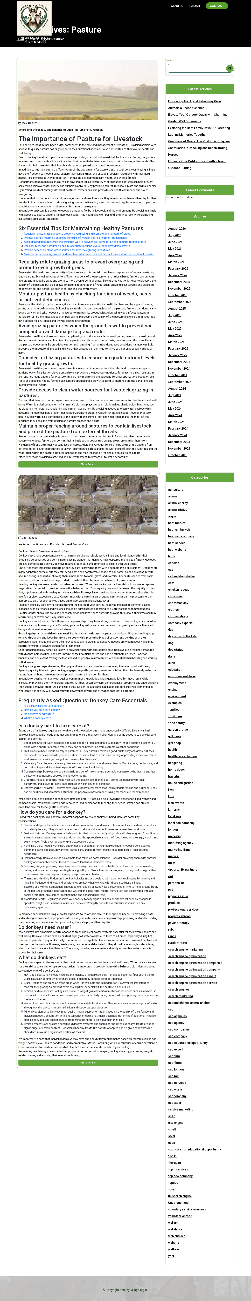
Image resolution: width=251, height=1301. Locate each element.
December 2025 (179, 282)
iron (171, 789)
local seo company (181, 823)
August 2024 (177, 388)
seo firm (174, 1056)
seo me (173, 1076)
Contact (194, 6)
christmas (175, 596)
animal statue (177, 509)
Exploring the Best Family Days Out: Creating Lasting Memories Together (199, 131)
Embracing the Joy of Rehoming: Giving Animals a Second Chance (195, 104)
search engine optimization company (194, 969)
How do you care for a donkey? (42, 710)
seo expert (175, 1049)
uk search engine (180, 1196)
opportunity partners (182, 869)
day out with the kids (182, 636)
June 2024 (175, 402)
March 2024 (176, 422)
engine (172, 689)
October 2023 (177, 455)
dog (170, 643)
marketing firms (179, 849)
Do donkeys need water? (39, 714)
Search (170, 60)
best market (176, 523)
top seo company (180, 1176)
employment (177, 683)
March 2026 (176, 262)
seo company (177, 1036)
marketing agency (180, 843)
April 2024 (175, 415)
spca (171, 1142)
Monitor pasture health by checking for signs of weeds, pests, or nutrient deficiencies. (75, 237)
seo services (177, 1083)
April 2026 (175, 255)
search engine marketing (185, 949)
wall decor (175, 1229)
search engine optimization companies (195, 963)
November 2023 (179, 448)
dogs (171, 656)
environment (177, 696)
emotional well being (182, 676)
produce (174, 903)
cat (170, 569)
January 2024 (177, 435)
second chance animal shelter (189, 1003)
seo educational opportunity (188, 1043)
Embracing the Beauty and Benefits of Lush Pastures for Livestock (60, 129)
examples (175, 703)
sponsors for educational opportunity (194, 1149)
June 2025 (175, 322)
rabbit (172, 929)
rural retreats (177, 943)
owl (170, 876)
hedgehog (175, 763)
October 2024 (177, 375)
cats (171, 583)
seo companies (179, 1029)
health (172, 749)
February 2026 (178, 268)
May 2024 (175, 408)
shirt (171, 1116)
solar (171, 1136)
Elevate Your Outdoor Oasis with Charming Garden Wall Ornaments (197, 118)
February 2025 (178, 348)
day (170, 629)
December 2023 (179, 442)
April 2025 (175, 335)
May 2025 (175, 328)
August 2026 (177, 228)
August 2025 (177, 308)
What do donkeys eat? (37, 718)
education (175, 669)
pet (170, 889)
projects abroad (179, 916)
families (173, 709)
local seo (174, 816)
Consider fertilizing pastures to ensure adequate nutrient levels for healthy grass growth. (77, 246)
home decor (176, 769)
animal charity (178, 503)
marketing (175, 836)
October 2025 (177, 295)
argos (172, 516)
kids (171, 796)
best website (177, 549)
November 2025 (179, 288)
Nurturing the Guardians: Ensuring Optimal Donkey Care (53, 544)
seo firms (175, 1063)
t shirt (172, 1156)
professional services (183, 909)
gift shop (174, 743)
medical (173, 856)
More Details (88, 464)
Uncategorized (178, 1202)
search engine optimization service (192, 983)
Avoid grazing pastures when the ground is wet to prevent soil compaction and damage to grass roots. (85, 241)
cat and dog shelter (181, 576)
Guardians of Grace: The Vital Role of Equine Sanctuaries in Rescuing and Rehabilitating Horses (199, 147)
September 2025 (179, 302)
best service (176, 543)
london (173, 829)
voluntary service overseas (187, 1209)
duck (171, 663)
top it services (178, 1169)
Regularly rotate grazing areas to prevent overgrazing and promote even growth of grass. (77, 233)
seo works (175, 1089)
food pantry (176, 723)
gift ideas (174, 736)
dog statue (175, 649)
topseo (173, 1182)
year (171, 1256)
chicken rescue (178, 589)
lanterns (174, 809)
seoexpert (175, 1103)
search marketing (180, 996)
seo (170, 1009)
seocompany (177, 1096)
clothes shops (178, 616)
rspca (172, 936)
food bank (175, 716)
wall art (173, 1222)
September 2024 (179, 382)
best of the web (179, 529)
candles (173, 563)
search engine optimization (187, 956)
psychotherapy (178, 923)
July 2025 (174, 315)
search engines (179, 989)
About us (177, 6)
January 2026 (177, 275)
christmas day (178, 603)
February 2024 (178, 428)
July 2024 (174, 395)
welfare (173, 1249)
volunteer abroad (180, 1216)
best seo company (181, 536)
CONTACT (217, 6)
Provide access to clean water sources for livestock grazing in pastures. (67, 250)
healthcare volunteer (182, 756)
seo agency (176, 1023)
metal (172, 863)
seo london (176, 1069)
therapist (174, 1162)
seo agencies (177, 1016)
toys (171, 1189)
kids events (176, 803)
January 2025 (177, 355)
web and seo (177, 1236)
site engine (175, 1122)
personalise (176, 883)
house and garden (180, 783)
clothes (173, 609)
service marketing (180, 1109)
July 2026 (174, 235)
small (172, 1129)
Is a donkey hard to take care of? (44, 705)
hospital (173, 776)
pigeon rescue (178, 896)
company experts (180, 623)
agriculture (175, 489)
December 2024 (179, 362)
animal (172, 496)
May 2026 (175, 248)
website (173, 1242)
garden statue (178, 729)
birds (171, 556)
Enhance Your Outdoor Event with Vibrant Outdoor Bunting (197, 164)
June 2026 (175, 242)
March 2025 (176, 342)
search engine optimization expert (192, 976)
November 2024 (179, 368)
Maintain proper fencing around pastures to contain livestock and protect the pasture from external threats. (89, 254)
